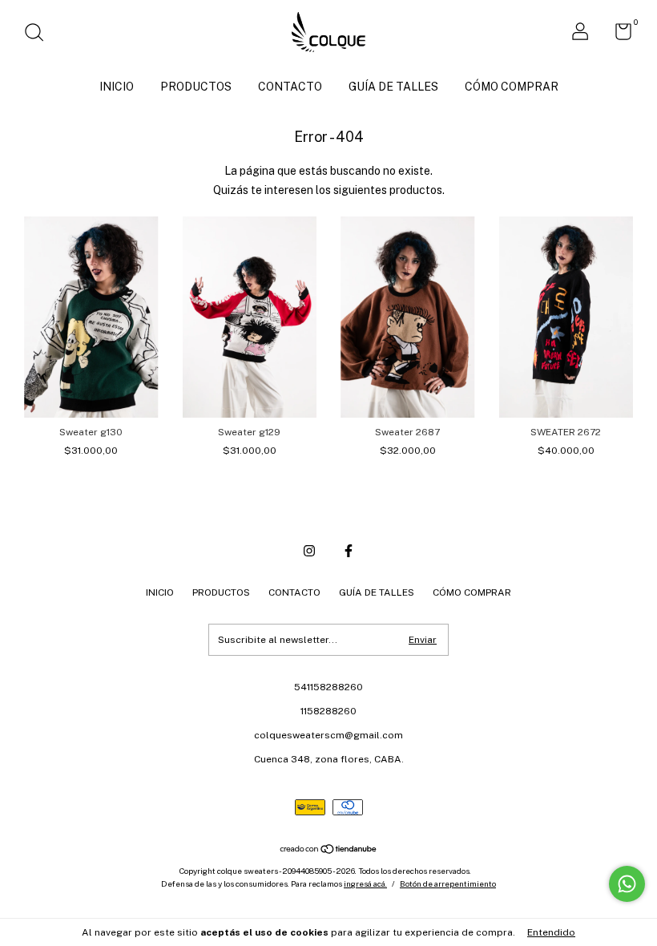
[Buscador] (39, 34)
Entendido (551, 932)
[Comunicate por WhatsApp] (627, 884)
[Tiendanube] (329, 850)
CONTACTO (290, 86)
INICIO (116, 86)
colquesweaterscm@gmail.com (328, 735)
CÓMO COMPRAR (511, 86)
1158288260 (328, 711)
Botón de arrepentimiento (448, 883)
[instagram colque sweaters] (309, 550)
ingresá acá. (365, 883)
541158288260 (328, 687)
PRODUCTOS (196, 86)
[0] (617, 35)
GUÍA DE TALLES (393, 86)
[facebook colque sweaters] (348, 550)
